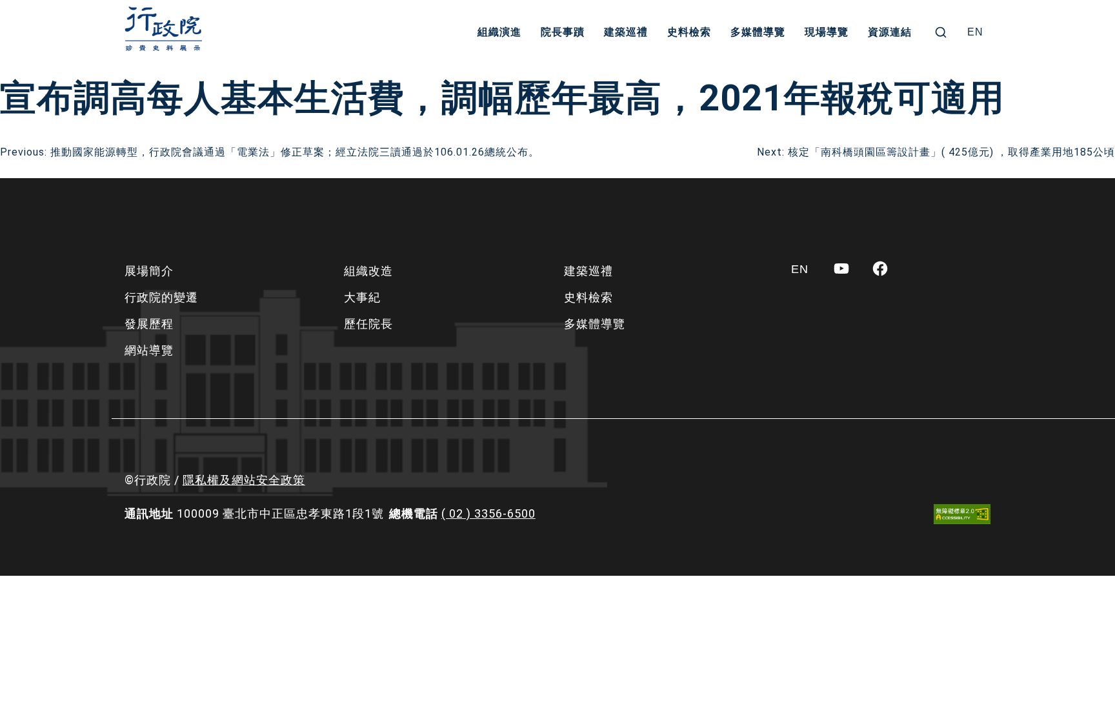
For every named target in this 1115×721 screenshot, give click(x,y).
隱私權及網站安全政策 (244, 480)
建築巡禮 (626, 32)
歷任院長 (368, 323)
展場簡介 (149, 271)
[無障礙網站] (962, 514)
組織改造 (368, 271)
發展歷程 (149, 323)
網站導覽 (149, 350)
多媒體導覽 (757, 32)
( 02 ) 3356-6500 (488, 513)
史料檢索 (689, 32)
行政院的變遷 (161, 297)
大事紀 (362, 297)
